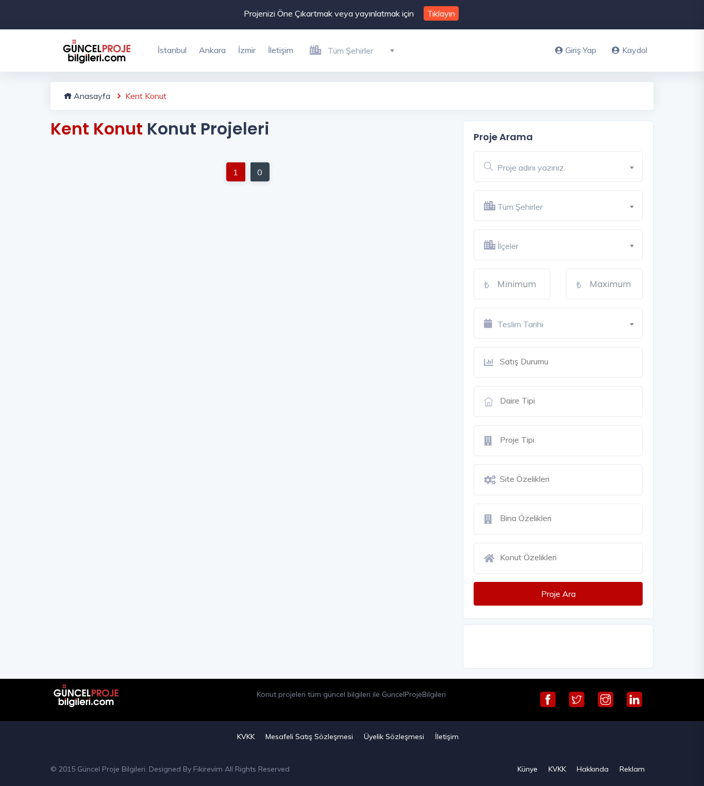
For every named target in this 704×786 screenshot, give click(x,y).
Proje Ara (558, 594)
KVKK (246, 736)
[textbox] (365, 50)
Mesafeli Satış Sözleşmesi (309, 736)
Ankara (212, 50)
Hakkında (593, 769)
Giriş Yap (580, 50)
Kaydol (634, 50)
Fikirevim (208, 769)
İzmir (247, 50)
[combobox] (365, 49)
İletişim (280, 50)
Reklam (632, 769)
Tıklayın (441, 13)
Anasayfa (91, 96)
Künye (527, 769)
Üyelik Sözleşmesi (394, 736)
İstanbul (172, 50)
